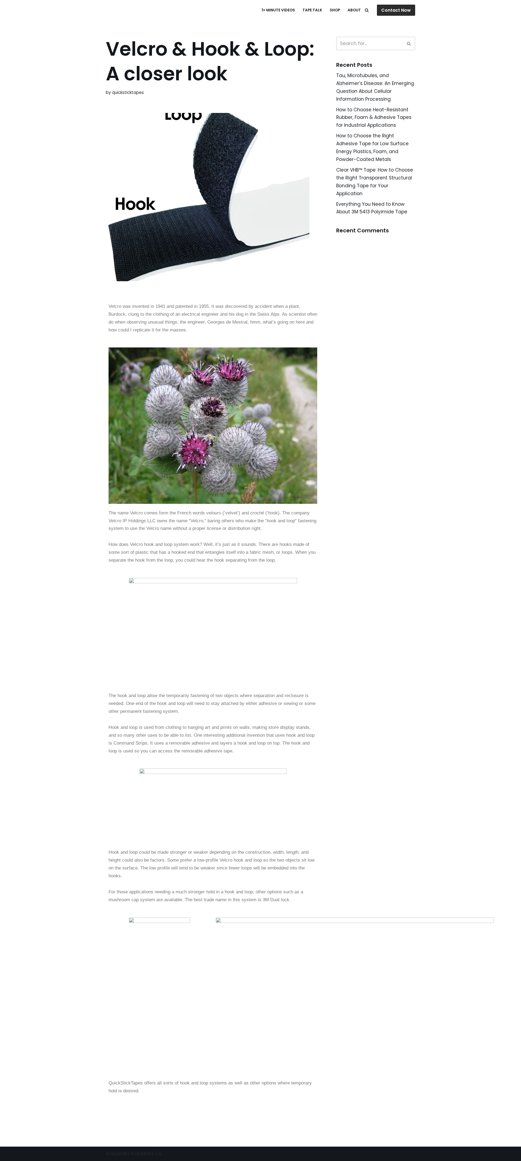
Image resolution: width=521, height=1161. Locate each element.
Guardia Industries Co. (136, 1153)
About (354, 10)
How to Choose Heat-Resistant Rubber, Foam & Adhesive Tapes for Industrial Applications (373, 117)
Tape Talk (312, 10)
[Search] (367, 10)
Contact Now (396, 10)
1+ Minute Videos (278, 10)
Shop (335, 10)
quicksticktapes (128, 92)
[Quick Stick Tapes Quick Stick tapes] (133, 10)
